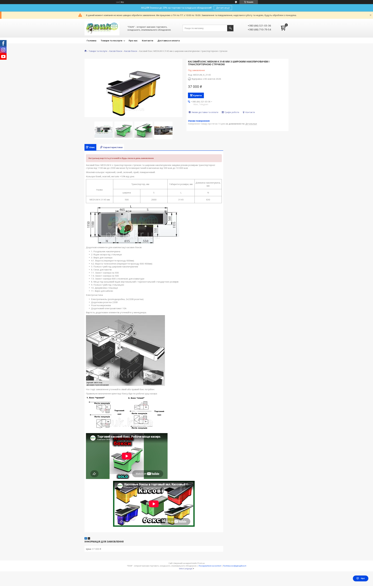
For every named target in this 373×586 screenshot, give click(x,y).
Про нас (133, 40)
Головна (91, 40)
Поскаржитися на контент (210, 566)
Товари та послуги (111, 40)
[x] (89, 538)
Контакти (147, 40)
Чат (363, 578)
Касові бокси (115, 51)
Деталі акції (223, 7)
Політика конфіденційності (234, 566)
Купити (197, 95)
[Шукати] (230, 28)
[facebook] (86, 538)
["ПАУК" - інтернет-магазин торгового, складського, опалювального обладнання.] (102, 28)
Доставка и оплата (169, 40)
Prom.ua (201, 563)
